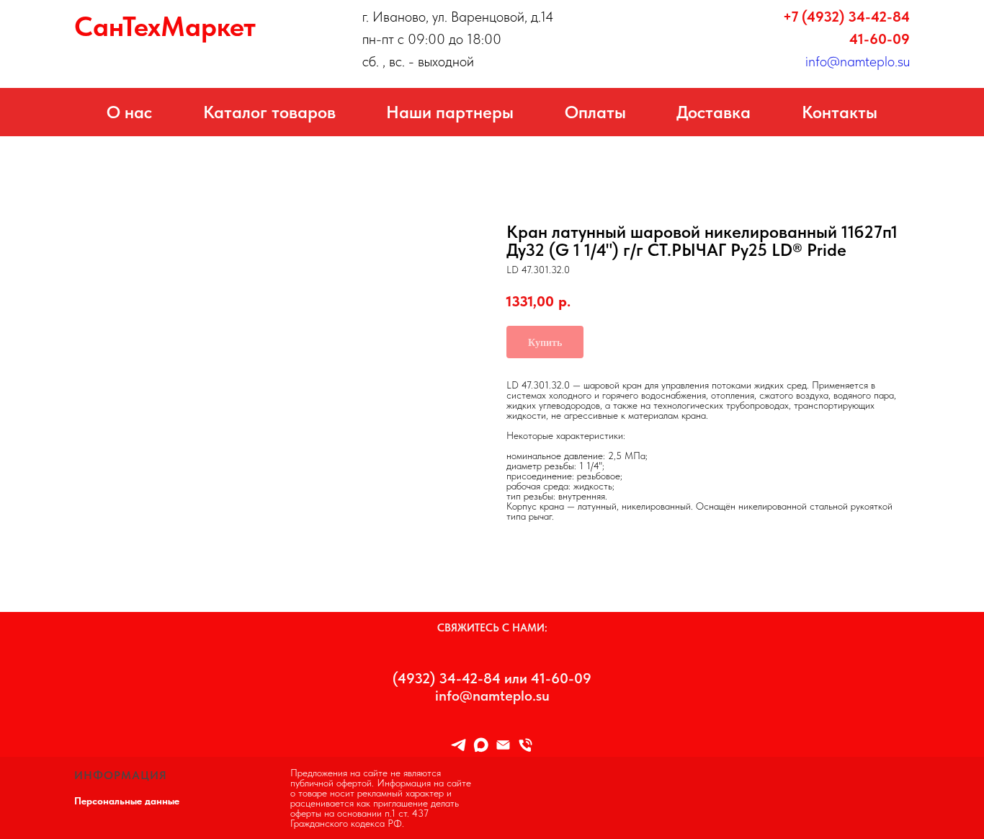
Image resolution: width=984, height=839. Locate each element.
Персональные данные (126, 801)
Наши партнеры (450, 112)
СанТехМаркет (165, 26)
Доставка (713, 112)
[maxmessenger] (481, 745)
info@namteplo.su (857, 61)
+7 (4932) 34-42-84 (846, 16)
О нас (129, 112)
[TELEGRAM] (458, 745)
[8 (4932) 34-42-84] (525, 745)
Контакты (839, 112)
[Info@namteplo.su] (503, 745)
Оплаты (595, 112)
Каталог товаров (269, 112)
